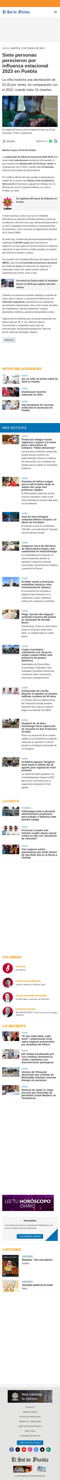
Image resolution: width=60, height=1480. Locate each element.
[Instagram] (30, 1449)
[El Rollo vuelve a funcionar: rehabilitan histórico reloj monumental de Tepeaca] (10, 591)
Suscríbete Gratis (30, 1236)
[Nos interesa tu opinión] (30, 1396)
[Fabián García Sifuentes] (7, 982)
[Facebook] (11, 1449)
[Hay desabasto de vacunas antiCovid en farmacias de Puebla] (10, 406)
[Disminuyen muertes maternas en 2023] (10, 392)
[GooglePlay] (48, 1449)
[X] (17, 1449)
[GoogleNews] (36, 1449)
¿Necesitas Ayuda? (30, 1443)
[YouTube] (24, 1449)
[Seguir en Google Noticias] (55, 141)
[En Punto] (7, 968)
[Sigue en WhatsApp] (50, 141)
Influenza (9, 340)
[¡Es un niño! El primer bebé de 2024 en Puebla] (10, 379)
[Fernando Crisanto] (7, 1011)
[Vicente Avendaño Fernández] (7, 997)
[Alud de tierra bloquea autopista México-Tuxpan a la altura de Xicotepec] (10, 525)
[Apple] (42, 1449)
